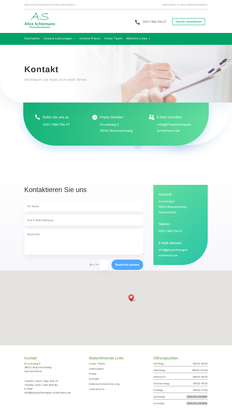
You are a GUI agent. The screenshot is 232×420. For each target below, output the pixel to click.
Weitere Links (136, 39)
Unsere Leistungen (57, 39)
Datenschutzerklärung (104, 384)
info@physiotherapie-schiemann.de (47, 392)
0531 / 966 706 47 (154, 21)
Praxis (92, 373)
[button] (132, 298)
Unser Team (113, 39)
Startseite (32, 39)
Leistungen (96, 368)
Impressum (96, 389)
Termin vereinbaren (188, 21)
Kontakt (94, 378)
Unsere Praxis (89, 39)
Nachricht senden (127, 265)
